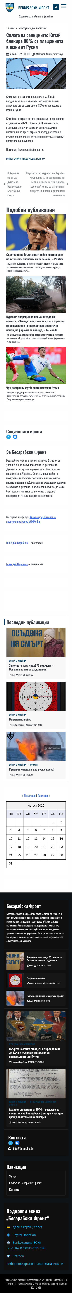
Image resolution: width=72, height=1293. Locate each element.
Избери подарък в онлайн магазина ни (34, 1264)
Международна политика (33, 158)
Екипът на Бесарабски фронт (25, 1183)
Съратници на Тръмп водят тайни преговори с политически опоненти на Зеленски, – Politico (35, 256)
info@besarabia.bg (23, 1148)
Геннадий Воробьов (17, 542)
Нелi (13, 674)
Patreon (18, 1256)
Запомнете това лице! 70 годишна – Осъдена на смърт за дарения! (31, 667)
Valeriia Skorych (17, 1122)
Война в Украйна (13, 158)
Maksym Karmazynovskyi (49, 54)
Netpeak (21, 1280)
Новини (34, 765)
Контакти (12, 600)
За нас (13, 1176)
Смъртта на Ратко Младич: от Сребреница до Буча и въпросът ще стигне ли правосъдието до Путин (34, 1053)
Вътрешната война (20, 719)
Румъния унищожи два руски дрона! (31, 769)
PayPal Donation (24, 1235)
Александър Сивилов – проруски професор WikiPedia (31, 519)
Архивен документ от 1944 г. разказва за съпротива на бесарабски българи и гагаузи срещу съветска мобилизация (36, 1113)
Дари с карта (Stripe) (27, 1227)
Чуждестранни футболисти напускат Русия (32, 387)
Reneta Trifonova (17, 724)
